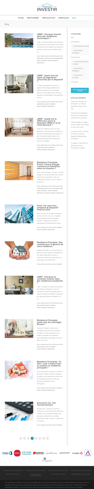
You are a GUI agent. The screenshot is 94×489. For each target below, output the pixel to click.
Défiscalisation (48, 18)
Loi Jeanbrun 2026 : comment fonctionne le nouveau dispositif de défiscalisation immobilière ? (79, 135)
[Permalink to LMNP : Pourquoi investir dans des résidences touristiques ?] (19, 40)
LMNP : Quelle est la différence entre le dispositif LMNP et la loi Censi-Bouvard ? (48, 121)
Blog (74, 18)
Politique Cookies (58, 474)
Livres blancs (63, 18)
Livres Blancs (75, 82)
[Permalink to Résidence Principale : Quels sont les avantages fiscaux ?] (19, 328)
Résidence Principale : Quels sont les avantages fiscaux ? (49, 322)
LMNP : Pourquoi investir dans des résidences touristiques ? (49, 36)
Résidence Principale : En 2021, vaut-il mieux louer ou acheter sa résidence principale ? (49, 364)
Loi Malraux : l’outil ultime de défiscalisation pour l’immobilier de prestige (79, 145)
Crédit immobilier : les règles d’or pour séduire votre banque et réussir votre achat (80, 124)
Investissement (33, 18)
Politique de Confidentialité (36, 474)
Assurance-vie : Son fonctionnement (46, 403)
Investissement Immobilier (46, 106)
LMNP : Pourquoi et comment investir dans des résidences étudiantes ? (50, 279)
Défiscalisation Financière (81, 46)
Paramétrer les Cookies (81, 474)
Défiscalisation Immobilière (53, 58)
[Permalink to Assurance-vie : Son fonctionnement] (19, 411)
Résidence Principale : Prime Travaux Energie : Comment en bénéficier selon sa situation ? (48, 165)
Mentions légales (13, 474)
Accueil (21, 18)
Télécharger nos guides (80, 90)
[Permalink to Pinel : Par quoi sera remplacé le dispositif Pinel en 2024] (19, 214)
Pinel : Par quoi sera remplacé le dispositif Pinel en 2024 (47, 207)
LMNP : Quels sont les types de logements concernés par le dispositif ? (50, 78)
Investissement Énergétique (77, 69)
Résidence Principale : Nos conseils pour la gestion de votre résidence (50, 244)
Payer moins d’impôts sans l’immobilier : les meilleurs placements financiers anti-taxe (79, 105)
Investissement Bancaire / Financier (80, 63)
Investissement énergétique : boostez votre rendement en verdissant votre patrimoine (79, 115)
